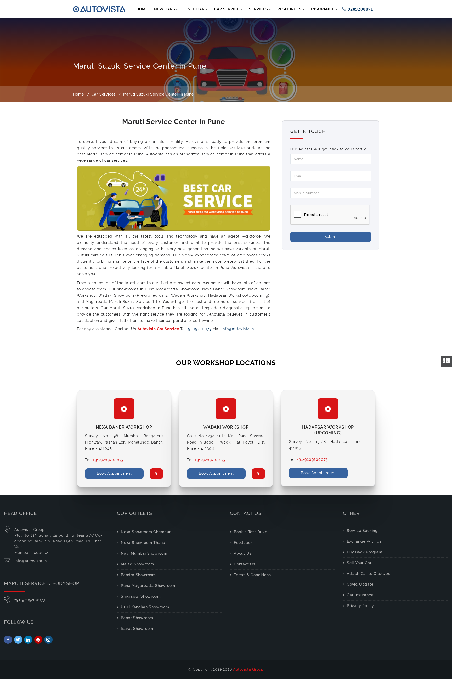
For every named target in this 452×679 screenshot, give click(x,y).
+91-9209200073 (29, 600)
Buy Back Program (364, 552)
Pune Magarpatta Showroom (148, 585)
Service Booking (362, 531)
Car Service (227, 9)
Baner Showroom (137, 618)
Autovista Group (248, 669)
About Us (242, 553)
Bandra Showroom (138, 575)
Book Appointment (114, 473)
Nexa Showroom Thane (143, 543)
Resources (289, 9)
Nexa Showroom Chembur (146, 532)
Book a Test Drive (250, 532)
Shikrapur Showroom (141, 596)
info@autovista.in (238, 329)
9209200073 (200, 329)
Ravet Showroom (137, 628)
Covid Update (360, 584)
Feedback (243, 543)
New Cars (164, 9)
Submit (331, 236)
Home (142, 9)
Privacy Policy (360, 606)
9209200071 (363, 9)
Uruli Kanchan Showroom (145, 607)
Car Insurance (360, 595)
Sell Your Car (359, 563)
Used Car (194, 9)
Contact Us (244, 564)
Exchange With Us (364, 541)
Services (258, 9)
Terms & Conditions (252, 575)
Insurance (322, 9)
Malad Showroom (137, 564)
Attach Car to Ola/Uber (369, 573)
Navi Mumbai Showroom (144, 553)
